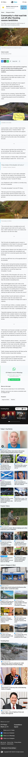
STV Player (4, 724)
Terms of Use (10, 742)
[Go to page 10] (19, 421)
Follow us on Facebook (8, 732)
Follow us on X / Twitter (9, 730)
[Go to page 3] (11, 421)
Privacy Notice (17, 742)
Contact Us (3, 743)
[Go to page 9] (18, 421)
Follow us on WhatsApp (9, 735)
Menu (4, 2)
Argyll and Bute (5, 399)
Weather (13, 399)
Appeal (16, 727)
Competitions (18, 724)
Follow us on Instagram (8, 738)
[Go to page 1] (9, 421)
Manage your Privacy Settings (9, 748)
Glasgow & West (10, 12)
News (2, 12)
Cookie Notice (10, 743)
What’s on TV (4, 727)
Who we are (3, 742)
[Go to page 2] (10, 421)
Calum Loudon (5, 52)
